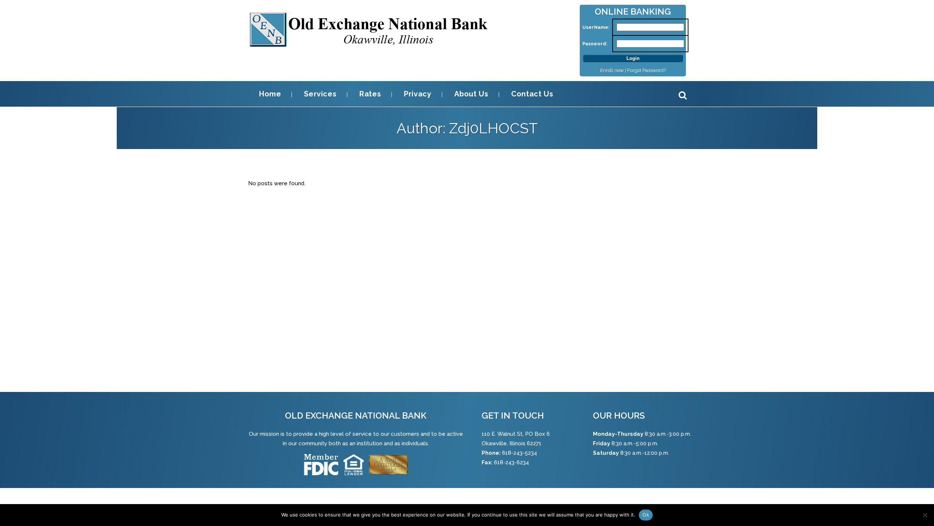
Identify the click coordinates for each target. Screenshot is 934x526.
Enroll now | (613, 70)
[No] (925, 515)
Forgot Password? (646, 70)
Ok (645, 515)
